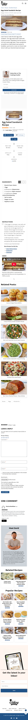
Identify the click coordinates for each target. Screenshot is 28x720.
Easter (3, 401)
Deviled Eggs (9, 250)
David (3, 12)
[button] (1, 32)
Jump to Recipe (4, 34)
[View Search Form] (22, 3)
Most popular (12, 708)
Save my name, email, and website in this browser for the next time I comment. (15, 473)
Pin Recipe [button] (21, 135)
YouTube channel (7, 555)
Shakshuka (9, 252)
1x (19, 182)
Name (4, 462)
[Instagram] (14, 718)
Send (14, 690)
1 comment (18, 34)
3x (24, 182)
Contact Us (9, 710)
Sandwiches (17, 401)
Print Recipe (10, 135)
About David (22, 708)
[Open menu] (25, 3)
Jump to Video (11, 34)
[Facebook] (11, 718)
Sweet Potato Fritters (11, 248)
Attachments (4, 477)
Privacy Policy (18, 710)
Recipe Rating (4, 435)
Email (4, 468)
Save (15, 139)
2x (22, 182)
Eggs (9, 401)
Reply (4, 520)
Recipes (6, 7)
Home (2, 7)
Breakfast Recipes (13, 7)
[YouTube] (16, 718)
